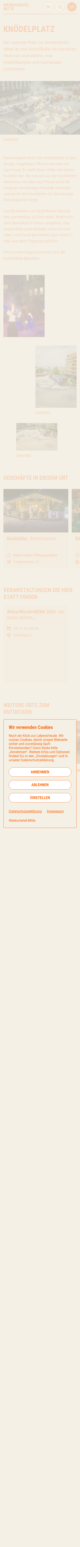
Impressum (55, 811)
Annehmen (40, 772)
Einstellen (40, 797)
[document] (40, 773)
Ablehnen (40, 784)
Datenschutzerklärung (25, 811)
